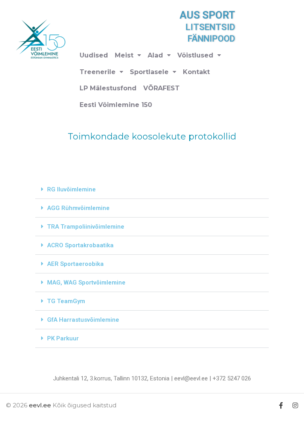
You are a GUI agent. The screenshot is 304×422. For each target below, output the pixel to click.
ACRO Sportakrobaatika (80, 245)
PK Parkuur (63, 338)
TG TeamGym (66, 301)
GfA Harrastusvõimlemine (83, 319)
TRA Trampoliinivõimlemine (85, 226)
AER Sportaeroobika (75, 263)
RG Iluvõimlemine (71, 189)
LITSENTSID (210, 27)
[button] (152, 189)
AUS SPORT (207, 15)
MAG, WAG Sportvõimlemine (86, 282)
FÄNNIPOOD (211, 39)
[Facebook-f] (281, 405)
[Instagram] (295, 405)
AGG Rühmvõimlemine (78, 208)
